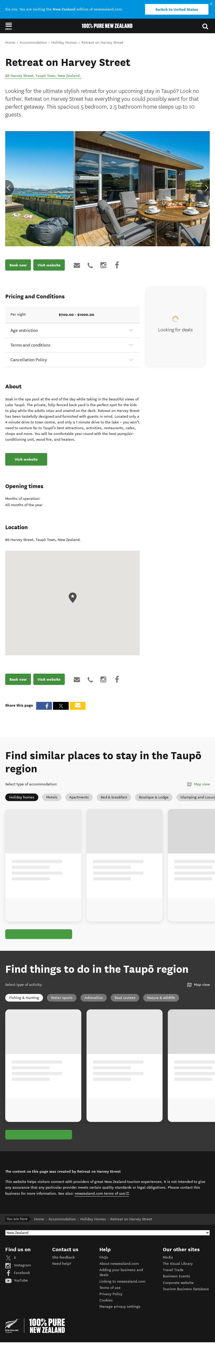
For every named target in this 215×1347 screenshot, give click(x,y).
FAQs (103, 1257)
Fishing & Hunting (24, 998)
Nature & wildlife (161, 998)
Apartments (79, 797)
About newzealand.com (119, 1263)
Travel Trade (173, 1270)
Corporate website (178, 1283)
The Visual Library (178, 1263)
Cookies (106, 1300)
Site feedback (63, 1257)
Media (168, 1257)
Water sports (62, 998)
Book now (18, 265)
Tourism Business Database (186, 1289)
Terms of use (110, 1287)
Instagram (22, 1265)
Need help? (61, 1263)
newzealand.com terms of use (102, 1193)
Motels (51, 797)
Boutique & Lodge (154, 797)
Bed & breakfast (114, 797)
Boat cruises (125, 998)
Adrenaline (93, 998)
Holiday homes (21, 797)
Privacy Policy (110, 1294)
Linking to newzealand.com (122, 1281)
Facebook (21, 1273)
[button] (8, 26)
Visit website (49, 265)
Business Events (176, 1276)
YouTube (20, 1280)
